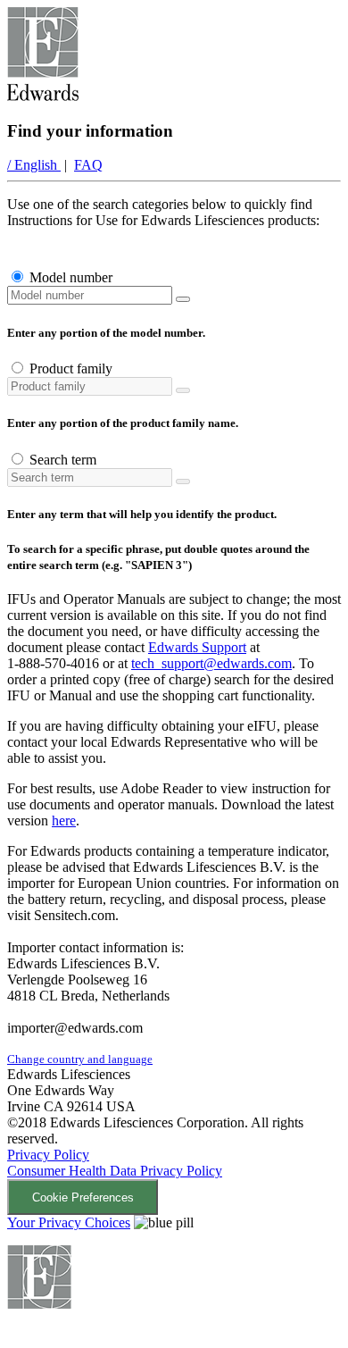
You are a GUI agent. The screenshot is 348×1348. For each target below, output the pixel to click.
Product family (70, 368)
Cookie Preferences (83, 1197)
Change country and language (80, 1059)
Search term (62, 459)
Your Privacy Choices (68, 1222)
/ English (34, 164)
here (64, 820)
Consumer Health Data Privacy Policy (114, 1170)
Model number (70, 277)
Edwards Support (197, 647)
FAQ (88, 164)
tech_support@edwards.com (211, 663)
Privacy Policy (48, 1154)
